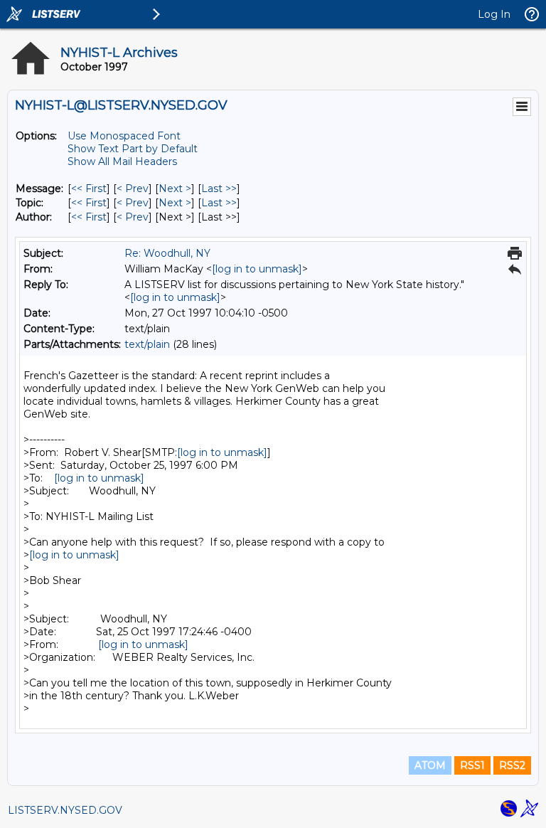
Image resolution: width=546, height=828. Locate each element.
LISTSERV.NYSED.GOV (65, 810)
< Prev (133, 188)
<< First (89, 188)
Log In (494, 14)
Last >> (219, 188)
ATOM (430, 765)
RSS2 (512, 765)
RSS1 (472, 765)
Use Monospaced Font (124, 135)
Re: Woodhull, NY (167, 253)
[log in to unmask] (257, 268)
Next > (175, 188)
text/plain (147, 344)
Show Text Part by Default (133, 148)
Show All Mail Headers (122, 161)
